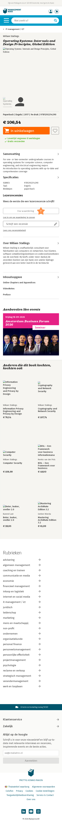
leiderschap (9, 612)
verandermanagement (15, 681)
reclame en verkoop (14, 670)
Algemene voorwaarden (43, 786)
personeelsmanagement (17, 649)
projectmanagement (14, 660)
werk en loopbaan (13, 686)
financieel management (16, 586)
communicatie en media (16, 575)
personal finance (12, 644)
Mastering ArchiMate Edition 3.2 (47, 520)
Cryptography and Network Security (47, 410)
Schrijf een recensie (17, 223)
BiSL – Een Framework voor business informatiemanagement (48, 466)
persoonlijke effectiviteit (16, 654)
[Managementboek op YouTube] (31, 811)
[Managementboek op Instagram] (38, 811)
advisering (9, 559)
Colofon (9, 791)
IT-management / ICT (15, 29)
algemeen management (16, 565)
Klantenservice (12, 719)
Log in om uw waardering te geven (19, 217)
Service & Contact (45, 795)
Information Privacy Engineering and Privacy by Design (13, 411)
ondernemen (10, 633)
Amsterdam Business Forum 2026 (27, 323)
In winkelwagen (22, 131)
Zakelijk (8, 726)
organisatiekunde (13, 639)
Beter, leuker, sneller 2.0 (10, 518)
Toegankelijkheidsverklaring (20, 795)
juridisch (7, 607)
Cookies (29, 791)
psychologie (9, 665)
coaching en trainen (14, 570)
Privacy (19, 791)
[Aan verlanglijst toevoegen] (55, 130)
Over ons (31, 799)
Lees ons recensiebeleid (14, 230)
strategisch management (17, 675)
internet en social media (16, 596)
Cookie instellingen (45, 791)
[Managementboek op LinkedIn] (23, 811)
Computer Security (12, 463)
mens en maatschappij (15, 623)
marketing (8, 617)
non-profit (8, 628)
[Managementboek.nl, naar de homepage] (12, 13)
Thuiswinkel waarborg (19, 786)
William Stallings (11, 36)
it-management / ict (14, 602)
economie (8, 581)
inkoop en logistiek (13, 591)
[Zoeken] (55, 20)
